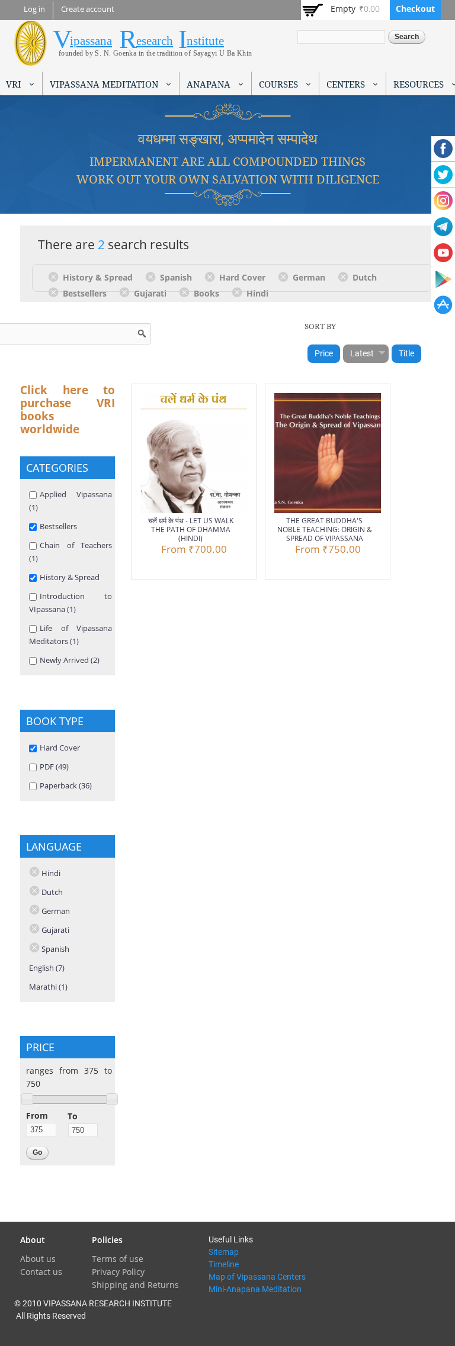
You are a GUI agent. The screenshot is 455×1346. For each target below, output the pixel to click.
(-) (55, 276)
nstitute (205, 41)
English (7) (47, 967)
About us (38, 1258)
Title (406, 353)
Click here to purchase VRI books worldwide (67, 409)
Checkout (415, 8)
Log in (34, 9)
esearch (154, 41)
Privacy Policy (118, 1271)
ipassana (91, 41)
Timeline (224, 1264)
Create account (87, 9)
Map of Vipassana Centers (257, 1276)
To (73, 1116)
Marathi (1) (48, 986)
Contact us (41, 1271)
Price (324, 353)
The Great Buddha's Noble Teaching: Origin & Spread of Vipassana (324, 529)
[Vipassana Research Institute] (30, 59)
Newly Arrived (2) (70, 660)
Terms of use (117, 1258)
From (37, 1115)
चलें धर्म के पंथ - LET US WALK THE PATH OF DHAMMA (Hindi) (190, 529)
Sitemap (224, 1252)
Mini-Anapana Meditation (255, 1289)
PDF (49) (54, 766)
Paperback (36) (66, 785)
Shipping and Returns (135, 1284)
